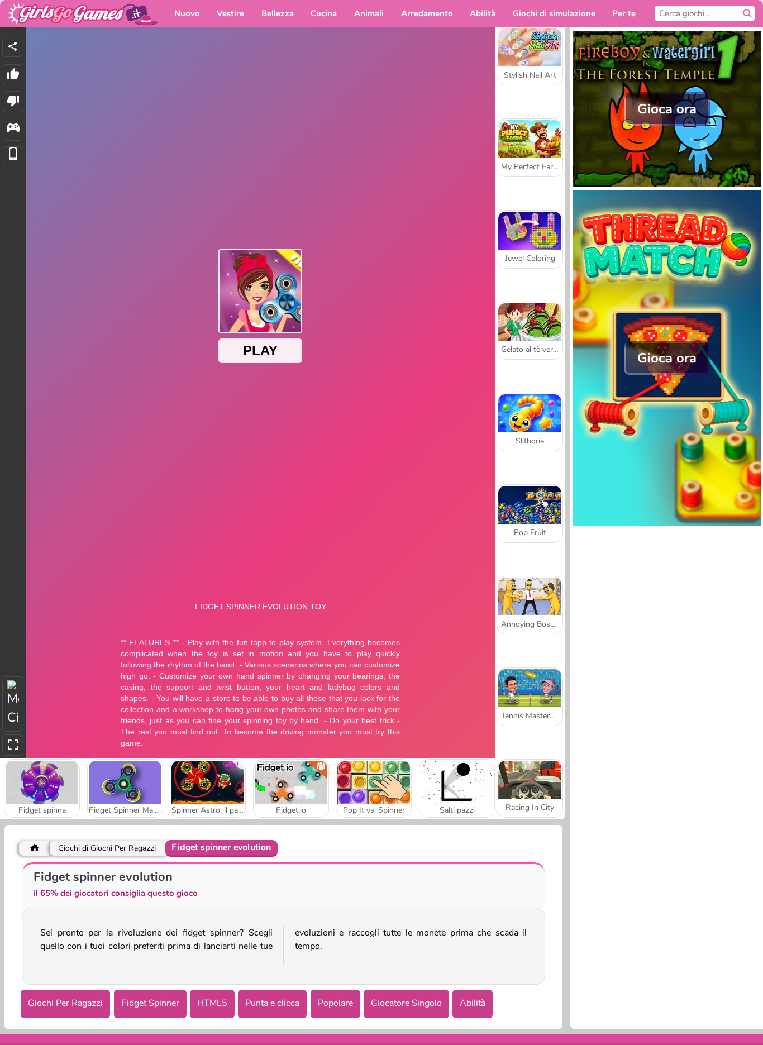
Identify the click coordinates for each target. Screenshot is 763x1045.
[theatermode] (12, 704)
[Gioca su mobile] (13, 156)
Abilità (472, 1003)
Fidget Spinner (150, 1003)
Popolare (335, 1003)
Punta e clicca (272, 1003)
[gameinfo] (13, 129)
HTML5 (212, 1003)
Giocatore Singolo (406, 1003)
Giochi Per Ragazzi (65, 1003)
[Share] (12, 46)
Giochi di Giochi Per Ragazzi (107, 848)
